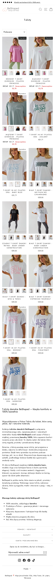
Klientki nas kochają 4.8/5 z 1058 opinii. (27, 2)
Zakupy (27, 535)
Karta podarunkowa (27, 541)
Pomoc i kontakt (27, 529)
